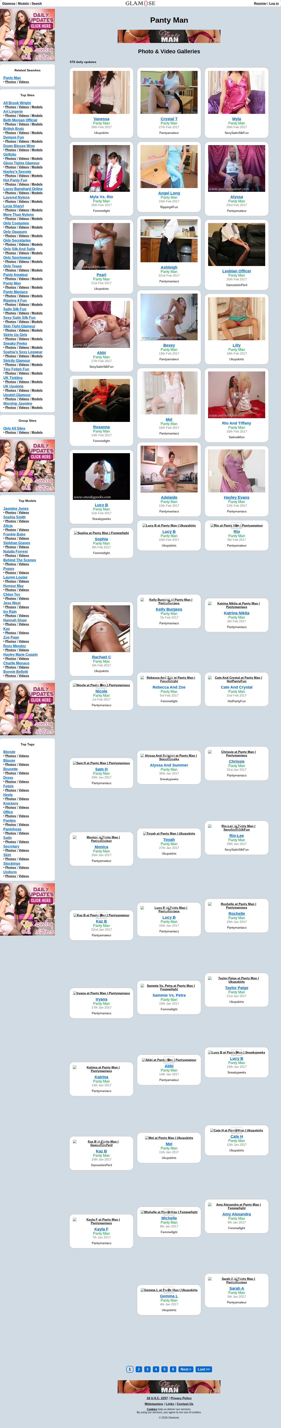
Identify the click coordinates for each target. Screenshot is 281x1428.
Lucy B (101, 505)
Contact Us (185, 1404)
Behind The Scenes (19, 560)
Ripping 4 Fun (15, 300)
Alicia (8, 526)
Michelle (169, 1218)
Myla (236, 119)
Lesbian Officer (236, 271)
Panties (9, 820)
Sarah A (236, 1288)
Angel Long (169, 193)
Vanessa (101, 119)
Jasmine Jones (16, 508)
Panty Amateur (15, 275)
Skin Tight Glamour (19, 326)
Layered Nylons (16, 197)
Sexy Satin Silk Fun (19, 318)
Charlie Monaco (16, 663)
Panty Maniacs (15, 292)
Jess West (11, 603)
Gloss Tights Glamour (21, 163)
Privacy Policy (181, 1398)
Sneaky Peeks (15, 343)
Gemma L (169, 1296)
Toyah (169, 839)
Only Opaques (15, 232)
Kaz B (101, 921)
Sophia (101, 539)
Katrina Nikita (236, 613)
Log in (274, 3)
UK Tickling (13, 378)
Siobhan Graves (16, 543)
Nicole (101, 691)
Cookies (152, 1409)
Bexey (169, 345)
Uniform (10, 872)
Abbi (101, 353)
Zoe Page (11, 637)
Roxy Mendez (14, 646)
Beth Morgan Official (20, 120)
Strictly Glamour (16, 360)
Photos (10, 81)
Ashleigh (169, 267)
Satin (7, 838)
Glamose (8, 3)
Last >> (204, 1369)
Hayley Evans (236, 497)
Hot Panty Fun (15, 180)
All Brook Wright (17, 103)
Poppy (8, 569)
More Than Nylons (18, 214)
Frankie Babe (14, 534)
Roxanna (101, 427)
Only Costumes (16, 223)
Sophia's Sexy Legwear (22, 352)
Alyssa (236, 197)
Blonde (9, 752)
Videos (24, 81)
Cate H (237, 1136)
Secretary (11, 846)
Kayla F (101, 1229)
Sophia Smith (14, 517)
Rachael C (101, 657)
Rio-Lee (236, 835)
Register (260, 3)
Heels (8, 795)
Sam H (101, 769)
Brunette (10, 769)
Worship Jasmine (17, 403)
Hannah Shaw (15, 620)
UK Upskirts (13, 386)
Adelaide (169, 497)
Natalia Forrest (15, 551)
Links (170, 1404)
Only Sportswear (17, 257)
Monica (101, 847)
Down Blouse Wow (19, 146)
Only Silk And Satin (19, 249)
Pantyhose (12, 829)
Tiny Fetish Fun (16, 369)
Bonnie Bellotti (15, 672)
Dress (8, 778)
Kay (6, 629)
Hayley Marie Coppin (20, 654)
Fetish (8, 786)
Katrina (101, 1077)
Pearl (101, 275)
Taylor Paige (236, 988)
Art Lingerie (13, 111)
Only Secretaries (17, 240)
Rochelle (237, 913)
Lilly (237, 345)
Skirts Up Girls (15, 335)
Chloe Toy (11, 594)
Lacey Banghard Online (23, 189)
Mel (169, 419)
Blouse (9, 760)
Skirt (7, 855)
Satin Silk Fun (14, 309)
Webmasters (154, 1404)
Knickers (10, 803)
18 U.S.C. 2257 (157, 1398)
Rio (237, 531)
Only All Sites (14, 428)
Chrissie (237, 761)
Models (23, 3)
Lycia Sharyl (13, 206)
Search (37, 3)
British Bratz (13, 129)
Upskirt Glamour (17, 395)
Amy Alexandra (236, 1214)
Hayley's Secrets (17, 172)
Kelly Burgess (169, 609)
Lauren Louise (15, 577)
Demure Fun (13, 137)
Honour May (13, 586)
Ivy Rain (10, 611)
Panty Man (12, 78)
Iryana (101, 999)
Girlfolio (9, 154)
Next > (186, 1369)
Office (8, 812)
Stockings (11, 863)
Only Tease (12, 266)
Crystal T (169, 119)
